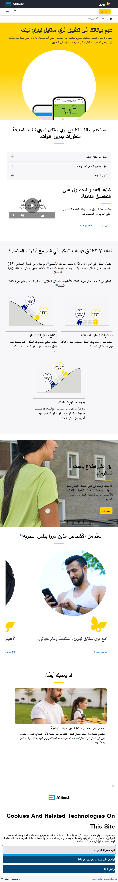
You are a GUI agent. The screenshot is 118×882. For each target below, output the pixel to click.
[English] (111, 18)
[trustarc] (6, 879)
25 (77, 737)
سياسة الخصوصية (110, 879)
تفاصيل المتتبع (97, 879)
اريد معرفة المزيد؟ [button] (104, 850)
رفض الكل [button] (109, 869)
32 (48, 263)
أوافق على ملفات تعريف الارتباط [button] (96, 859)
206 (21, 534)
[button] (15, 11)
